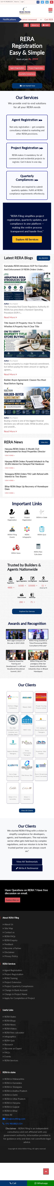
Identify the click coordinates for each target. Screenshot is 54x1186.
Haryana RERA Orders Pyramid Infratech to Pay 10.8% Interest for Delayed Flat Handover (27, 462)
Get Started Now (28, 86)
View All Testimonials (27, 861)
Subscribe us (12, 900)
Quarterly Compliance (27, 74)
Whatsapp (42, 1183)
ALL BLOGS (43, 258)
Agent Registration (17, 68)
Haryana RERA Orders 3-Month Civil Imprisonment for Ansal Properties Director (25, 450)
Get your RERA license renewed (21, 19)
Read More (10, 317)
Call (14, 1183)
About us (16, 1)
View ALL (44, 442)
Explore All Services (27, 239)
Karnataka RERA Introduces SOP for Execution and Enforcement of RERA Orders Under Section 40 (26, 269)
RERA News (15, 553)
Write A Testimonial (28, 868)
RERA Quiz (42, 534)
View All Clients (27, 810)
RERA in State (41, 517)
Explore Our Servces (27, 611)
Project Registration (36, 68)
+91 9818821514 (7, 1)
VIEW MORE (9, 455)
